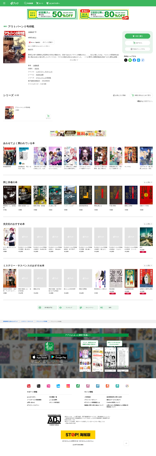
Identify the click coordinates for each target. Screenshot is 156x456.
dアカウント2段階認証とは (92, 402)
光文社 (37, 68)
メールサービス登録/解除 (34, 399)
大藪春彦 (31, 32)
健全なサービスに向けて (114, 399)
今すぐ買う (139, 36)
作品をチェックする (139, 49)
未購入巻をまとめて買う (143, 95)
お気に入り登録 (120, 95)
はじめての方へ (31, 397)
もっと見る (147, 182)
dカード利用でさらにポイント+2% (38, 46)
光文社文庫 (40, 75)
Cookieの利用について (113, 402)
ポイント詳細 (47, 42)
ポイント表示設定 (54, 402)
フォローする (35, 32)
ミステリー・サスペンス (44, 71)
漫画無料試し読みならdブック (10, 321)
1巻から (140, 101)
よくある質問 (53, 399)
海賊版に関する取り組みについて (93, 405)
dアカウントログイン (33, 405)
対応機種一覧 (53, 397)
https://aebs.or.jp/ (71, 423)
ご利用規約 (87, 397)
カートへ (139, 43)
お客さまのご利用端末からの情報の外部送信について (117, 406)
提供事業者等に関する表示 (114, 397)
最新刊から (148, 101)
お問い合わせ (31, 402)
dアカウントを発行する (70, 441)
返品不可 (30, 49)
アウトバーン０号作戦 (22, 107)
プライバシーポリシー (90, 399)
